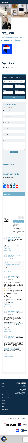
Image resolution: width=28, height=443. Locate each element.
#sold (15, 323)
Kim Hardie (8, 32)
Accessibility (5, 392)
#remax (12, 324)
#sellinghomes (19, 323)
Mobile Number (7, 134)
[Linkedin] (18, 40)
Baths (16, 90)
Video (8, 248)
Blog (3, 386)
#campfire (6, 246)
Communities (5, 409)
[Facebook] (16, 40)
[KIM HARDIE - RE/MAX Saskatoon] (7, 219)
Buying (3, 400)
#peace (18, 245)
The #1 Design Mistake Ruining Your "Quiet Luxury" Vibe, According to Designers (13, 264)
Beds (4, 90)
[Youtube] (20, 40)
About (3, 406)
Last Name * (6, 117)
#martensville (7, 324)
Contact (4, 389)
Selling (3, 403)
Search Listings (5, 397)
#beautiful (11, 245)
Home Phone (6, 129)
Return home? (7, 67)
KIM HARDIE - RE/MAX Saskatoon (14, 256)
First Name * (6, 111)
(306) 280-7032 (8, 40)
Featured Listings (6, 394)
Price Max (17, 84)
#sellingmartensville (8, 323)
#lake (15, 245)
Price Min (5, 84)
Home (3, 383)
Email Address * (7, 123)
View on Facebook (8, 250)
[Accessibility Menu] (4, 439)
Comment (5, 140)
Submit (14, 152)
